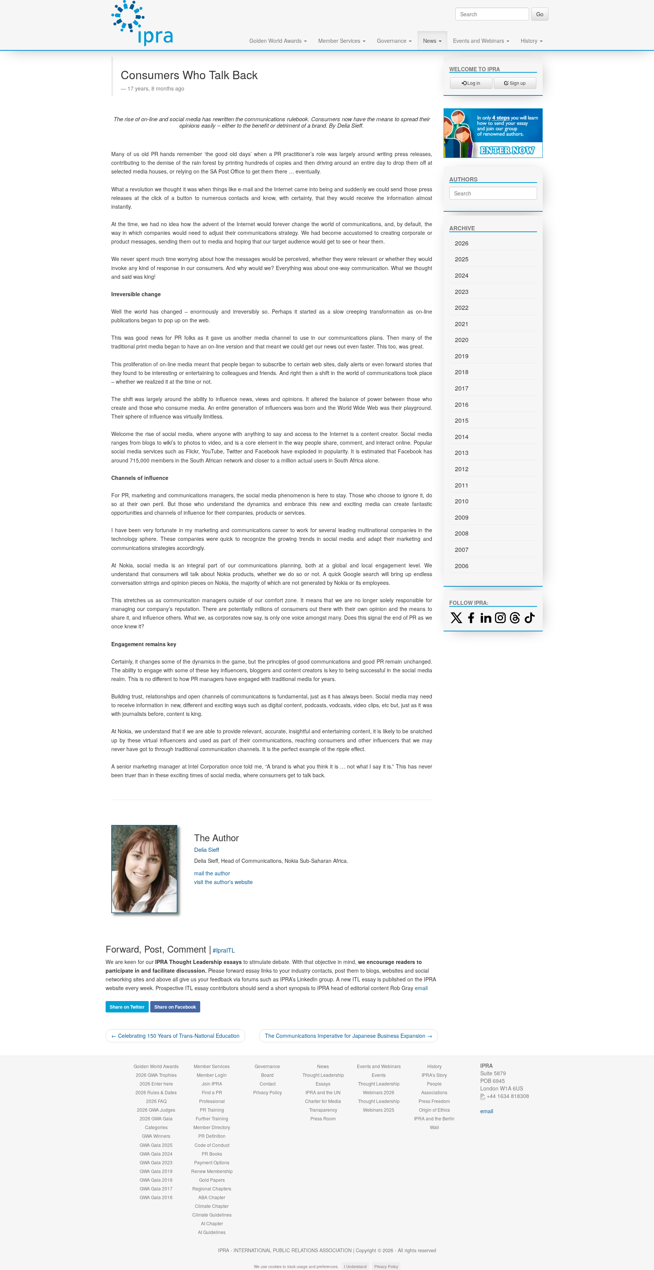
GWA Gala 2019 (156, 1171)
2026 (462, 243)
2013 (462, 452)
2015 (462, 420)
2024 (462, 275)
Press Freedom (434, 1101)
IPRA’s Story (434, 1075)
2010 (462, 501)
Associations (434, 1092)
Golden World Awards (276, 40)
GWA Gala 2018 (156, 1179)
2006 (462, 565)
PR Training (212, 1109)
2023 (462, 291)
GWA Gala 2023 (156, 1162)
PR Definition (212, 1136)
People (434, 1083)
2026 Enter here (156, 1083)
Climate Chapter (212, 1206)
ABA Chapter (211, 1197)
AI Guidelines (212, 1232)
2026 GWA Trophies (156, 1075)
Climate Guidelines (212, 1214)
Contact (268, 1083)
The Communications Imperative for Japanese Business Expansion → (348, 1035)
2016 (462, 404)
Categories (156, 1127)
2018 (462, 371)
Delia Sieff (206, 849)
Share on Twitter (127, 1006)
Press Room (323, 1118)
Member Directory (211, 1127)
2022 (462, 307)
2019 (462, 355)
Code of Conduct (212, 1145)
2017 (462, 388)
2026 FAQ (156, 1101)
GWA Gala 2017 (156, 1188)
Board (267, 1075)
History (530, 40)
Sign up (517, 83)
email (421, 988)
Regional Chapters (211, 1188)
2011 (462, 485)
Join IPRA (212, 1083)
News (430, 40)
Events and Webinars (479, 40)
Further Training (212, 1118)
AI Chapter (212, 1223)
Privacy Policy (267, 1092)
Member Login (212, 1075)
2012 (462, 468)
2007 (462, 549)
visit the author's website (223, 882)
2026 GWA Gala (156, 1118)
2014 (462, 436)
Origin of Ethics (434, 1109)
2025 (462, 259)
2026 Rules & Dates (156, 1092)
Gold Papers (212, 1179)
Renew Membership (212, 1171)
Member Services (340, 40)
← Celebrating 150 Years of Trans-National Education (175, 1035)
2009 (462, 517)
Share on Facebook (175, 1006)
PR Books (212, 1153)
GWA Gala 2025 (156, 1145)
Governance (392, 40)
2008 (462, 533)
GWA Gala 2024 (156, 1153)
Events (379, 1075)
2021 (462, 323)
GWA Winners (156, 1136)
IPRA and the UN (323, 1092)
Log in (473, 83)
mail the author (212, 873)
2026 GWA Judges (156, 1109)
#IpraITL (224, 950)
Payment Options (211, 1162)
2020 (462, 339)
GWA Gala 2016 (156, 1197)
